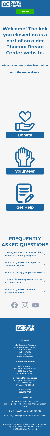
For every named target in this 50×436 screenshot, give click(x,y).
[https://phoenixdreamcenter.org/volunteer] (25, 157)
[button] (47, 4)
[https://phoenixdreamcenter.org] (11, 4)
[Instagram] (25, 305)
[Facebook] (14, 305)
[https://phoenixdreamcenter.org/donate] (25, 121)
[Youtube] (35, 305)
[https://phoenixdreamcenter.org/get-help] (25, 193)
